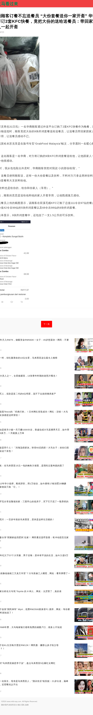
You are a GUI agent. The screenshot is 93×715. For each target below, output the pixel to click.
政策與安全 (12, 705)
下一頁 (46, 324)
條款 (19, 705)
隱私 (23, 705)
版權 (27, 705)
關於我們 (4, 705)
